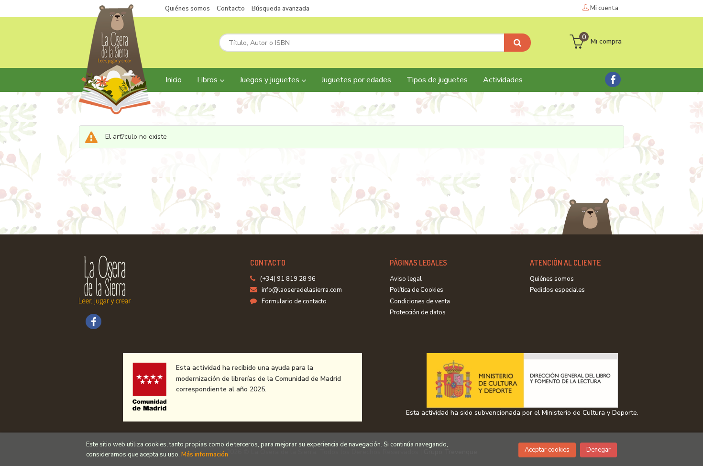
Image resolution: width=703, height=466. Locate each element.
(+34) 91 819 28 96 (288, 279)
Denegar (598, 449)
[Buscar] (517, 42)
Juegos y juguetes (270, 80)
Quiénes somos (187, 8)
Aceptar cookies (547, 449)
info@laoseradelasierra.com (302, 290)
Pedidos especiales (557, 290)
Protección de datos (418, 312)
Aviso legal (406, 279)
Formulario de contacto (294, 301)
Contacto (231, 8)
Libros (208, 80)
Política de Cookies (416, 290)
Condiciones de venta (420, 301)
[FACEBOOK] (613, 79)
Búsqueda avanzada (280, 8)
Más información (204, 454)
